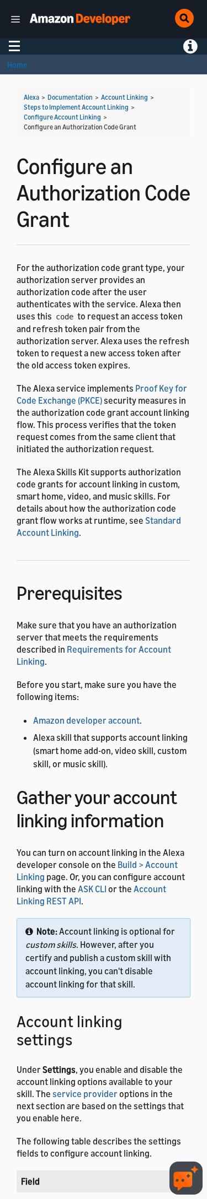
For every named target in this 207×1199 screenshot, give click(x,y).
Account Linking (124, 97)
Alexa (31, 97)
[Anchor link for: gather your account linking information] (173, 818)
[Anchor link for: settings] (80, 1038)
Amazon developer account (86, 720)
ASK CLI (92, 888)
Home (17, 64)
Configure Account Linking (62, 117)
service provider (85, 1093)
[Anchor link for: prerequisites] (132, 591)
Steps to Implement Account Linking (76, 107)
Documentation (70, 97)
